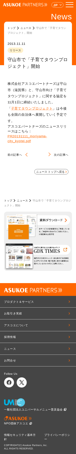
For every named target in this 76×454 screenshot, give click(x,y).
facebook (9, 382)
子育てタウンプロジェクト (32, 108)
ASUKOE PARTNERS (25, 5)
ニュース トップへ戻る (50, 171)
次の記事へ (61, 154)
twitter (22, 382)
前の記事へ (15, 154)
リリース (15, 50)
